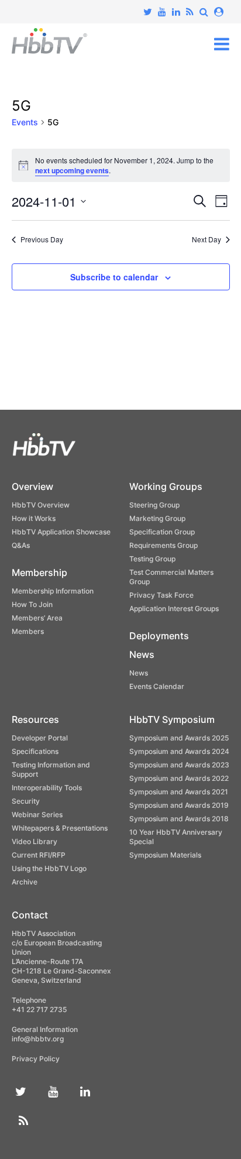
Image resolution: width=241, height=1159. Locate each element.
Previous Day (41, 239)
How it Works (34, 518)
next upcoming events (72, 170)
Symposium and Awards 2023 (179, 764)
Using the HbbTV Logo (49, 868)
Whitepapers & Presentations (60, 828)
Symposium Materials (165, 855)
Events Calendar (156, 686)
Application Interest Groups (174, 608)
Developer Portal (40, 737)
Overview (32, 486)
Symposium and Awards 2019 (179, 805)
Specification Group (162, 531)
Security (26, 801)
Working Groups (165, 486)
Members (28, 631)
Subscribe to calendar (114, 277)
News (141, 654)
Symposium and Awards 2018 (179, 818)
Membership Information (53, 591)
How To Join (32, 604)
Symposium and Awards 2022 (179, 778)
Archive (24, 881)
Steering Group (154, 504)
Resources (35, 719)
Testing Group (152, 558)
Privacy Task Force (161, 595)
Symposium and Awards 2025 (179, 737)
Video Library (34, 841)
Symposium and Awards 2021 (178, 791)
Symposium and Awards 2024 (179, 751)
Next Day (206, 239)
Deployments (159, 636)
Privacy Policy (36, 1058)
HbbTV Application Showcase (61, 531)
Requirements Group (163, 545)
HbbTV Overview (41, 504)
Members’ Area (37, 617)
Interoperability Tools (47, 787)
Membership (39, 572)
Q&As (21, 545)
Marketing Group (157, 518)
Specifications (35, 751)
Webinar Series (37, 814)
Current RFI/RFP (39, 855)
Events (25, 122)
